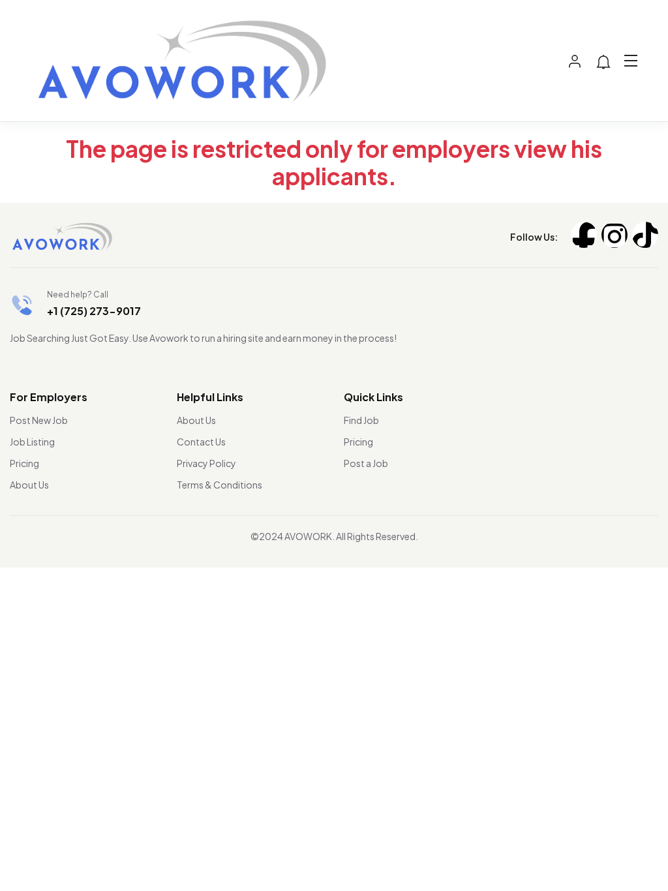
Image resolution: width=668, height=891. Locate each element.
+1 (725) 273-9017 (94, 311)
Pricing (24, 463)
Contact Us (201, 441)
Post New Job (39, 420)
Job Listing (32, 441)
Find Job (361, 420)
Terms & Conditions (219, 485)
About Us (29, 485)
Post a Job (366, 463)
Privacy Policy (206, 463)
